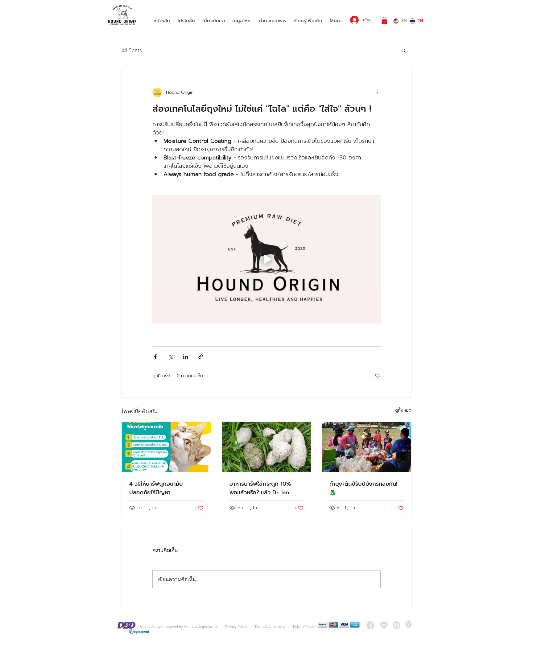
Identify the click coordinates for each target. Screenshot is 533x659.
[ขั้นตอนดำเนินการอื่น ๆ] (377, 92)
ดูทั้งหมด (403, 410)
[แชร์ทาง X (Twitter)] (170, 357)
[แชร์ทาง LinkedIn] (185, 357)
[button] (384, 20)
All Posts (132, 50)
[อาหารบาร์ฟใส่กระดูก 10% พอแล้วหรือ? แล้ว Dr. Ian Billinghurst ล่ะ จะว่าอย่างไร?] (266, 447)
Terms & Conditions (269, 627)
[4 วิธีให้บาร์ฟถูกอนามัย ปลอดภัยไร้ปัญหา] (166, 447)
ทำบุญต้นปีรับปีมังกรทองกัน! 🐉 (363, 488)
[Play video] (266, 259)
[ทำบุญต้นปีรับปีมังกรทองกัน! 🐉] (366, 447)
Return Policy (303, 627)
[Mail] (408, 624)
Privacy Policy (236, 627)
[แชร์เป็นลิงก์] (201, 357)
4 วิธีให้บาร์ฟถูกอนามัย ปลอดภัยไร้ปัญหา (156, 488)
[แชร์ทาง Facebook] (155, 357)
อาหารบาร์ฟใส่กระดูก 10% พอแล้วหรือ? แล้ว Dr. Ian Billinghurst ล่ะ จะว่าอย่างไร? (264, 488)
